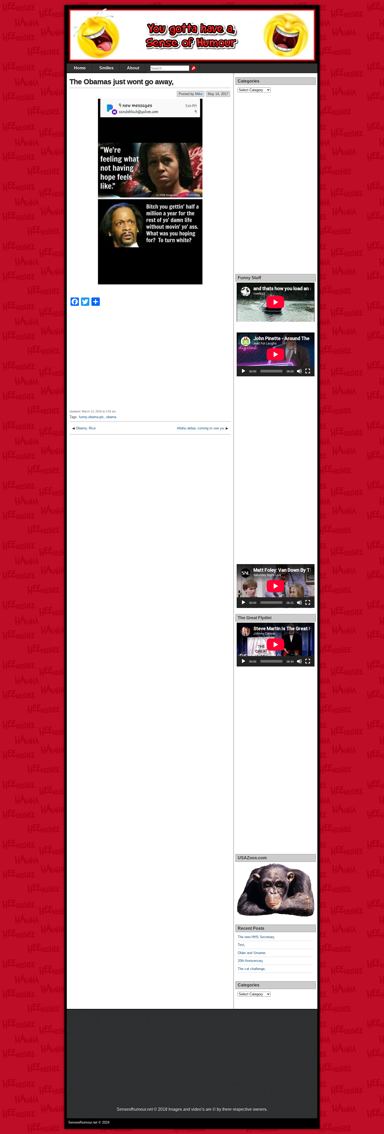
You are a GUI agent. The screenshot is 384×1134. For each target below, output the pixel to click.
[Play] (243, 371)
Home (80, 68)
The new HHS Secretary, (256, 937)
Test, (241, 945)
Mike (198, 94)
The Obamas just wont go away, (121, 82)
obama (111, 417)
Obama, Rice (86, 428)
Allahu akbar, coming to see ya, (201, 428)
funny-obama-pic (91, 417)
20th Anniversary (250, 961)
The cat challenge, (252, 969)
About (133, 68)
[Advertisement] (150, 361)
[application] (276, 354)
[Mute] (299, 371)
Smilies (106, 68)
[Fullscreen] (307, 371)
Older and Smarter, (252, 953)
